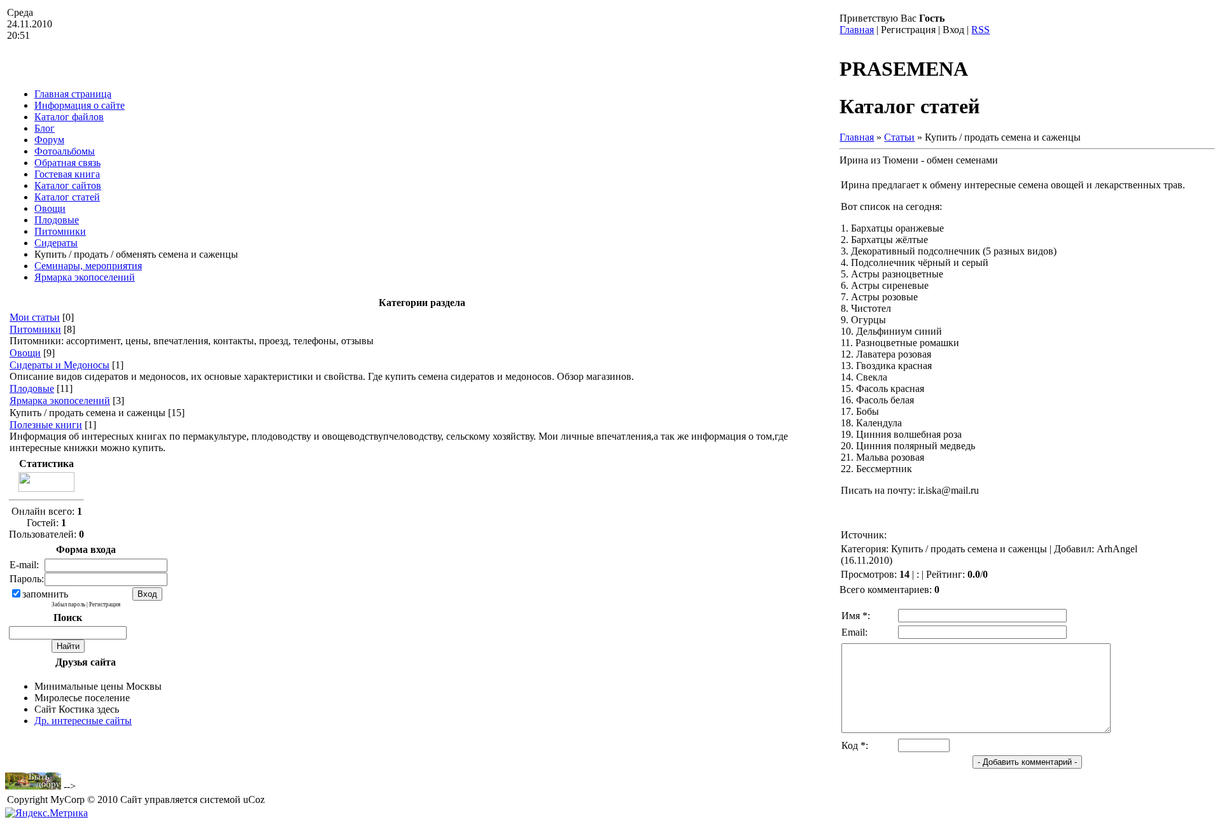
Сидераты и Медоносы (59, 365)
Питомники (35, 329)
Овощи (25, 352)
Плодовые (32, 388)
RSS (980, 29)
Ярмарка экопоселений (60, 400)
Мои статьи (35, 317)
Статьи (899, 137)
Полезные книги (46, 424)
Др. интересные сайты (83, 720)
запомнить (45, 594)
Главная (856, 29)
